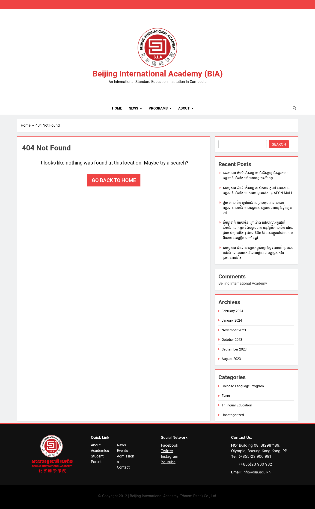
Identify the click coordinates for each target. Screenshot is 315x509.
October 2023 (232, 340)
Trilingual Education (237, 405)
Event (226, 396)
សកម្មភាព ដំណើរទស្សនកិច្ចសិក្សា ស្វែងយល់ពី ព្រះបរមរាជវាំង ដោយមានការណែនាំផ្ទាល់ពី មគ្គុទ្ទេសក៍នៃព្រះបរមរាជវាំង (258, 253)
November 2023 (234, 330)
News (133, 108)
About (184, 108)
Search (279, 144)
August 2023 (231, 359)
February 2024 (232, 311)
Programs (158, 108)
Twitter (167, 450)
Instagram (169, 456)
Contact (123, 467)
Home (117, 108)
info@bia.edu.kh (256, 472)
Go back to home (114, 180)
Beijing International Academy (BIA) (157, 74)
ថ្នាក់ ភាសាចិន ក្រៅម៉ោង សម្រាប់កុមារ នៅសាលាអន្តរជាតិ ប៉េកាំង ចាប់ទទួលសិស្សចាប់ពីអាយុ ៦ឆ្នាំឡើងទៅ (257, 208)
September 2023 (234, 349)
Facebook (169, 445)
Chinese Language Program (243, 386)
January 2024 (232, 320)
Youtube (168, 462)
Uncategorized (233, 415)
